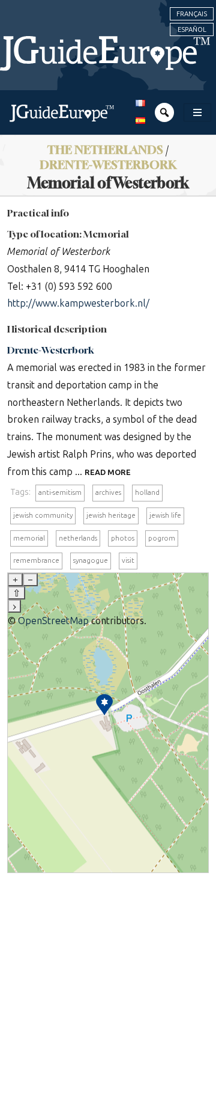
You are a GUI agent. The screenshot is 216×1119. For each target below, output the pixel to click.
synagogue (90, 560)
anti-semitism (60, 492)
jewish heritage (111, 515)
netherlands (78, 538)
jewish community (43, 515)
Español (192, 29)
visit (128, 560)
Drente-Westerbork (50, 350)
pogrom (161, 538)
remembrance (36, 560)
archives (108, 492)
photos (122, 538)
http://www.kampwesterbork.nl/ (78, 303)
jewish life (165, 515)
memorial (29, 538)
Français (191, 14)
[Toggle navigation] (197, 112)
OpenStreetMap (53, 621)
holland (147, 492)
